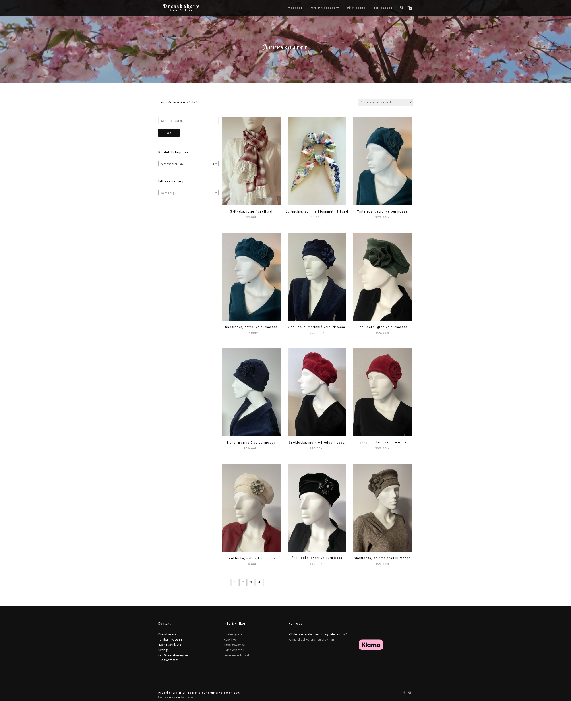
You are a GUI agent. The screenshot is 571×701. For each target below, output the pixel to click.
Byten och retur (234, 650)
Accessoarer (177, 102)
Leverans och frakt (236, 655)
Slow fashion (181, 10)
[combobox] (188, 164)
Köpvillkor (230, 639)
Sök (169, 132)
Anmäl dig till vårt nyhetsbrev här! (311, 639)
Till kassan (383, 7)
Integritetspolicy (234, 645)
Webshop (295, 7)
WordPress (186, 696)
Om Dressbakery (325, 7)
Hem (161, 102)
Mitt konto (356, 7)
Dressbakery (181, 6)
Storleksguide (233, 634)
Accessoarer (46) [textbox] (187, 164)
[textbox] (188, 193)
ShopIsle (163, 696)
